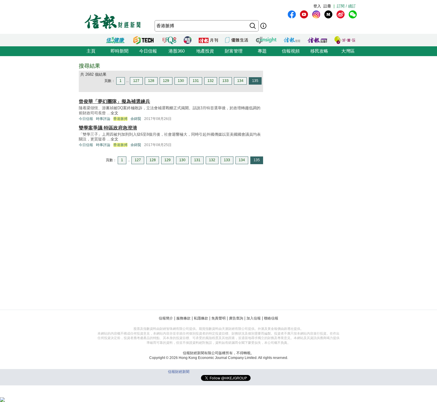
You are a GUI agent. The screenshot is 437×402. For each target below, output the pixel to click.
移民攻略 (319, 50)
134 (240, 81)
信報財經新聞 (178, 372)
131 (196, 81)
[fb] (292, 14)
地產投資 (205, 50)
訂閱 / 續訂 (346, 6)
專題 (262, 50)
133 (225, 81)
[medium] (328, 14)
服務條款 (183, 318)
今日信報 (148, 50)
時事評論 (103, 119)
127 (136, 81)
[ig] (316, 14)
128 (151, 81)
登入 (317, 6)
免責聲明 (218, 318)
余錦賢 (136, 119)
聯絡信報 (271, 318)
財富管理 (234, 50)
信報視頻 (291, 50)
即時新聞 (119, 50)
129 (166, 81)
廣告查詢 (236, 318)
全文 (114, 113)
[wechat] (353, 14)
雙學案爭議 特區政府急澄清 (108, 127)
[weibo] (341, 14)
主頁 (91, 50)
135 (255, 81)
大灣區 (348, 50)
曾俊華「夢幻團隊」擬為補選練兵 (114, 101)
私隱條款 (201, 318)
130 (181, 81)
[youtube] (304, 14)
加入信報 (253, 318)
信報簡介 (166, 318)
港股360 (177, 50)
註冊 (327, 6)
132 (211, 81)
